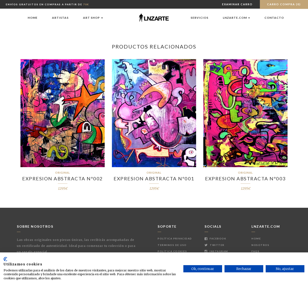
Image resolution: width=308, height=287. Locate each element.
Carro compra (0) (284, 4)
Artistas (60, 17)
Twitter (217, 245)
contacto (274, 17)
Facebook (217, 238)
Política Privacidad (175, 238)
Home (33, 17)
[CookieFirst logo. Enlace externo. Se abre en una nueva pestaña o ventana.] (5, 259)
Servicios (199, 17)
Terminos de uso (172, 245)
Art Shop (92, 17)
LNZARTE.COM (235, 17)
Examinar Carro (237, 4)
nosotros (260, 245)
